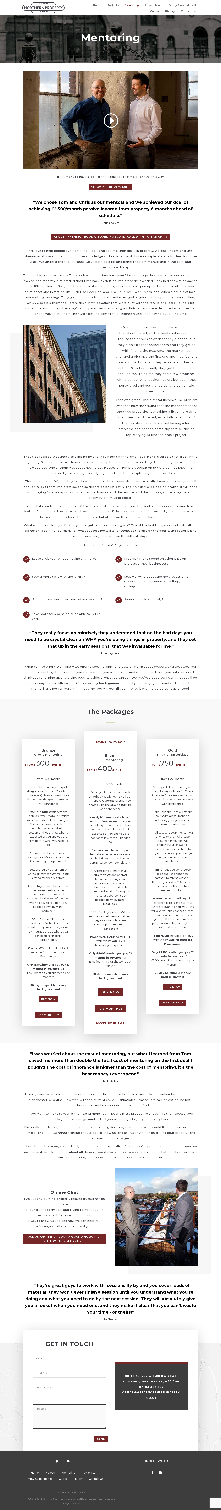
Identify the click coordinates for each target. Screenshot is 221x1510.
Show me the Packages (110, 187)
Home (97, 5)
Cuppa (154, 11)
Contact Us (188, 11)
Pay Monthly (48, 1015)
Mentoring (132, 5)
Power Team (153, 5)
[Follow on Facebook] (152, 1472)
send (101, 1438)
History (170, 11)
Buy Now (48, 999)
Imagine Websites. (71, 1503)
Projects (113, 5)
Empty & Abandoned (182, 5)
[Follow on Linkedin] (160, 1472)
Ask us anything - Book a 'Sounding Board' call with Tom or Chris (110, 236)
